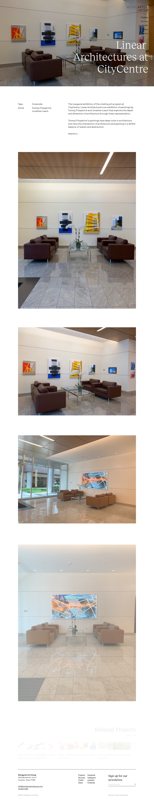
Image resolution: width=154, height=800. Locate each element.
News (145, 29)
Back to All (131, 735)
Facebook (91, 775)
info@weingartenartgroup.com (30, 786)
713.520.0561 (23, 789)
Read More (72, 134)
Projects (144, 17)
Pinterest (91, 782)
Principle (116, 795)
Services (144, 21)
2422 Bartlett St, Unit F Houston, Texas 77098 (27, 777)
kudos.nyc (124, 795)
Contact (144, 33)
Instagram (91, 777)
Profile (145, 25)
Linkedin (90, 780)
